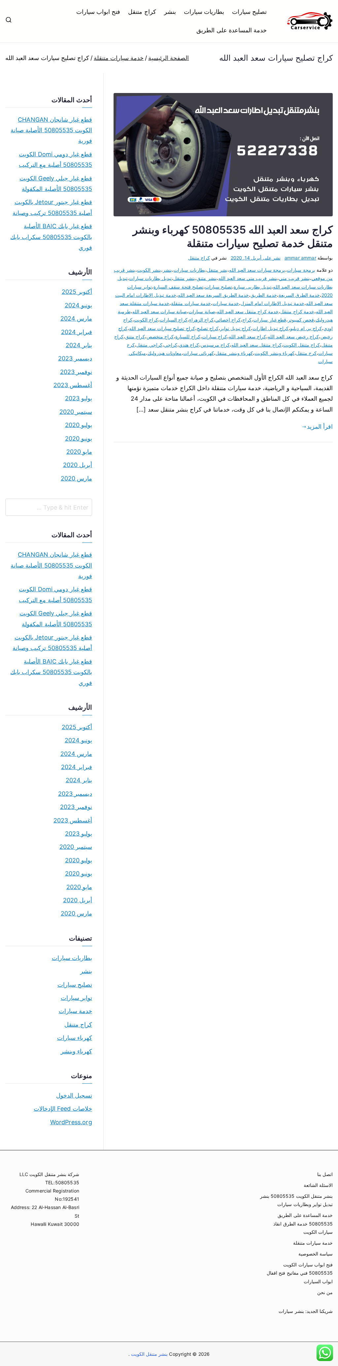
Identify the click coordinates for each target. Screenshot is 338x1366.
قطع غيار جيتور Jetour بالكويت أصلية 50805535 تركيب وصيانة (52, 207)
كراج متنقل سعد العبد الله (256, 345)
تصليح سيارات (249, 11)
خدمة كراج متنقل (297, 311)
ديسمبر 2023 (75, 358)
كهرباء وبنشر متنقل (234, 353)
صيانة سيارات (201, 311)
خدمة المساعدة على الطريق (231, 30)
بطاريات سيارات (204, 11)
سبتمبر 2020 (75, 411)
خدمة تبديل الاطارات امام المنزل (272, 303)
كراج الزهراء (201, 320)
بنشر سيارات (291, 1311)
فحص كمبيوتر (301, 320)
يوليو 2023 (78, 398)
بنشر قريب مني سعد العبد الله (248, 278)
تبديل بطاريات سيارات (150, 278)
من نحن (325, 1292)
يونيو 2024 (78, 305)
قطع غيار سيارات (269, 320)
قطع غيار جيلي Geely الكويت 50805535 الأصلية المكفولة (55, 183)
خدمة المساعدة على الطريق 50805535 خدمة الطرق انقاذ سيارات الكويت (303, 1223)
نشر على (256, 258)
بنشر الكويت (149, 270)
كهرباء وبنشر (76, 1051)
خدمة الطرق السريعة (299, 295)
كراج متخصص (160, 336)
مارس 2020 (76, 478)
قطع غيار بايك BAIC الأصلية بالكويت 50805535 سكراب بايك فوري (51, 237)
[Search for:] (49, 507)
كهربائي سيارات (198, 353)
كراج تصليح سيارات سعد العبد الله (162, 328)
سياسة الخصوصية (315, 1254)
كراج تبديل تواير (235, 328)
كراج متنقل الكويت (301, 345)
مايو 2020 (79, 451)
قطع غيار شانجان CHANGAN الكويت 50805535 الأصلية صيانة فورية (51, 130)
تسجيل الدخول (74, 1095)
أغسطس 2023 (72, 385)
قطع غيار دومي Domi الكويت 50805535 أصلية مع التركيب (55, 159)
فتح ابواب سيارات (98, 11)
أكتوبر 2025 (77, 291)
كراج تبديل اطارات (270, 328)
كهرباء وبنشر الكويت (274, 353)
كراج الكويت (146, 320)
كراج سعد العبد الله (247, 336)
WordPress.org (71, 1122)
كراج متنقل (142, 11)
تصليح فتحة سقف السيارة (178, 287)
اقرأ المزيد (320, 426)
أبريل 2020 (77, 464)
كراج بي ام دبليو (306, 328)
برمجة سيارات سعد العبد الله (257, 270)
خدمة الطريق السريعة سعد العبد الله (213, 295)
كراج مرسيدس (215, 345)
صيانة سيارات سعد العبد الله (159, 311)
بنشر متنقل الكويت (149, 1354)
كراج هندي (189, 345)
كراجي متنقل (149, 345)
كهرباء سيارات (74, 1037)
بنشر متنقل (184, 278)
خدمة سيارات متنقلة (191, 303)
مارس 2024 (76, 318)
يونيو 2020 (78, 438)
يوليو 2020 (78, 424)
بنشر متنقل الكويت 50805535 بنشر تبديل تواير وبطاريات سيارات (296, 1200)
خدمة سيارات (226, 303)
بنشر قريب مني (294, 278)
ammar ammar (300, 258)
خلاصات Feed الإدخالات (63, 1108)
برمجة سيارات (301, 270)
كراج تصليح (208, 328)
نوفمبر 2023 (76, 371)
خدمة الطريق (264, 295)
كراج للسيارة (187, 336)
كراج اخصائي (228, 320)
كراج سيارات (214, 336)
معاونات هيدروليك (165, 353)
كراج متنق (135, 336)
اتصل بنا (325, 1174)
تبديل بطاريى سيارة (252, 287)
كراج (247, 320)
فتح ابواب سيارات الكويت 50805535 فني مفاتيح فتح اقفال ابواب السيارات (300, 1273)
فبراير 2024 (76, 331)
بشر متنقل (217, 270)
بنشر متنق (207, 278)
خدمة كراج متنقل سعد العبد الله (248, 311)
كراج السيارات (173, 320)
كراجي (170, 345)
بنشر (170, 11)
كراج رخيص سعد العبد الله (293, 336)
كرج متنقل (306, 353)
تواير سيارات (76, 997)
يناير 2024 (79, 345)
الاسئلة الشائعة (318, 1185)
